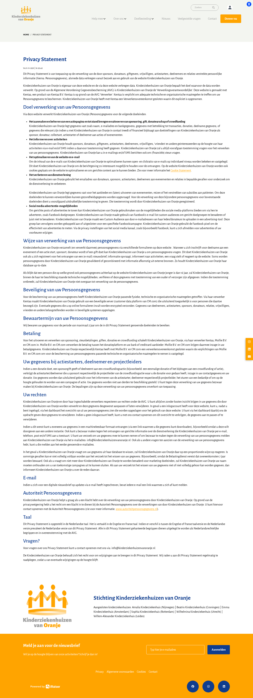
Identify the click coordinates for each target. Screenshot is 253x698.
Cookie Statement (181, 170)
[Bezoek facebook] (193, 686)
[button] (175, 649)
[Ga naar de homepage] (26, 13)
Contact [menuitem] (153, 671)
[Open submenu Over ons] (125, 18)
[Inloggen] (230, 8)
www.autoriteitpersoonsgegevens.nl (136, 509)
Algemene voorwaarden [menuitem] (120, 671)
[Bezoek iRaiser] (45, 686)
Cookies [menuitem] (141, 671)
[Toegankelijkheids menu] (249, 4)
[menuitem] (99, 18)
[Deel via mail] (249, 356)
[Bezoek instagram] (208, 686)
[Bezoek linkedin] (224, 686)
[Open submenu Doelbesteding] (152, 18)
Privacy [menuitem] (100, 671)
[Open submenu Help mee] (104, 18)
